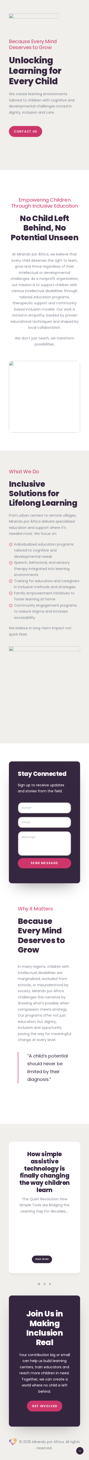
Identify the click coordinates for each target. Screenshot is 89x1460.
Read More (42, 1259)
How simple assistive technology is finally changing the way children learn (44, 1172)
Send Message (44, 863)
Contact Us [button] (25, 131)
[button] (39, 1284)
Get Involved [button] (44, 1406)
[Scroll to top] (80, 1450)
